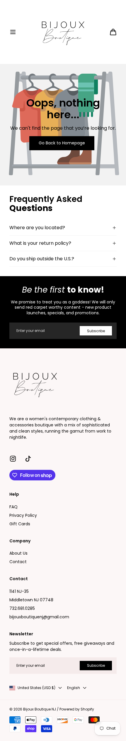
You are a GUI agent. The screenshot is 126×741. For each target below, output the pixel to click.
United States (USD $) (36, 688)
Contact (18, 562)
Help (14, 494)
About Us (18, 553)
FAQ (13, 507)
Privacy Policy (23, 515)
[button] (12, 32)
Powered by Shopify (76, 709)
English (73, 688)
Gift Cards (19, 524)
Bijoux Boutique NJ (39, 709)
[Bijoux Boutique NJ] (63, 32)
